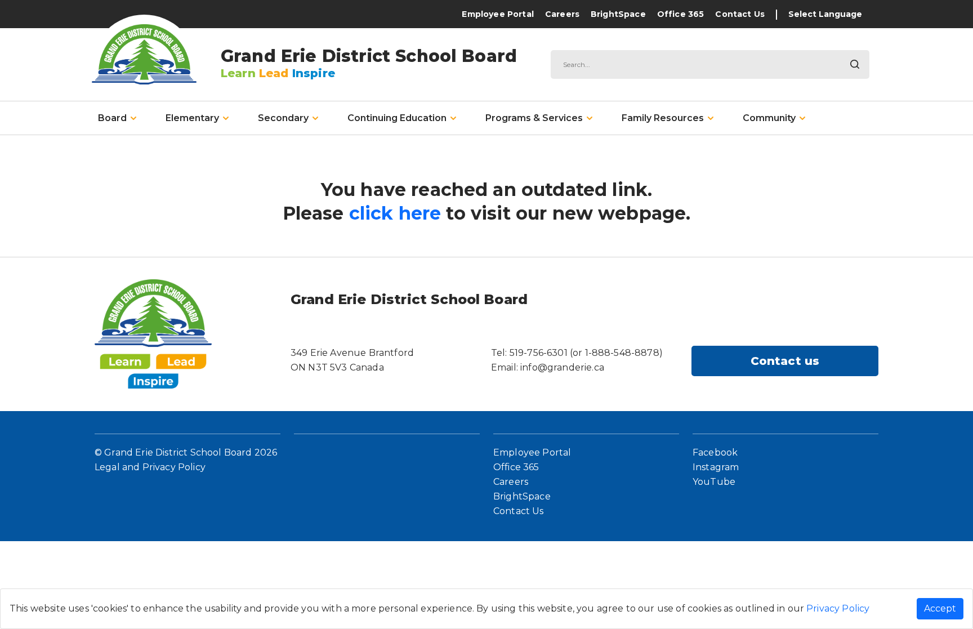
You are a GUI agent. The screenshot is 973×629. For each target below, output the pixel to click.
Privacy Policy (837, 608)
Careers (562, 14)
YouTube (714, 481)
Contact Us (740, 14)
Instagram (716, 467)
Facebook (715, 452)
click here (395, 213)
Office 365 (680, 14)
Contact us (785, 361)
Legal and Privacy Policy (150, 467)
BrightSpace (618, 14)
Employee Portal (497, 14)
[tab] (117, 118)
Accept (940, 608)
